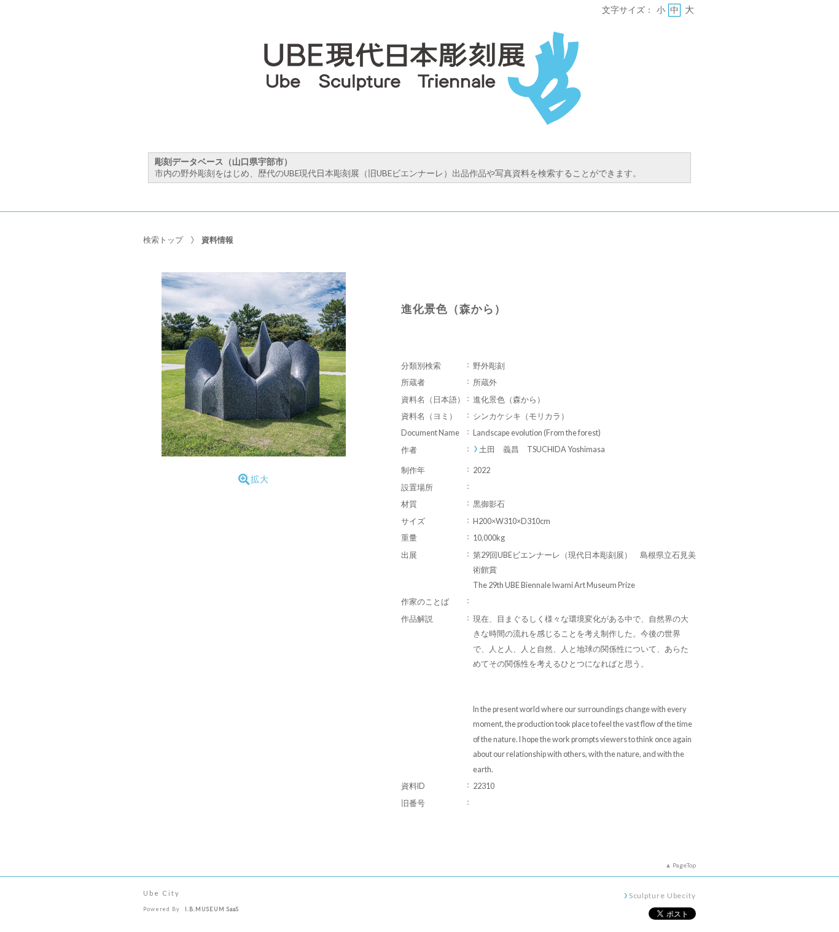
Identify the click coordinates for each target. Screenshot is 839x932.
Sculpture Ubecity (662, 895)
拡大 (260, 479)
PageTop (684, 865)
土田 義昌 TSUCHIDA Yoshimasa (542, 449)
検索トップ (163, 240)
